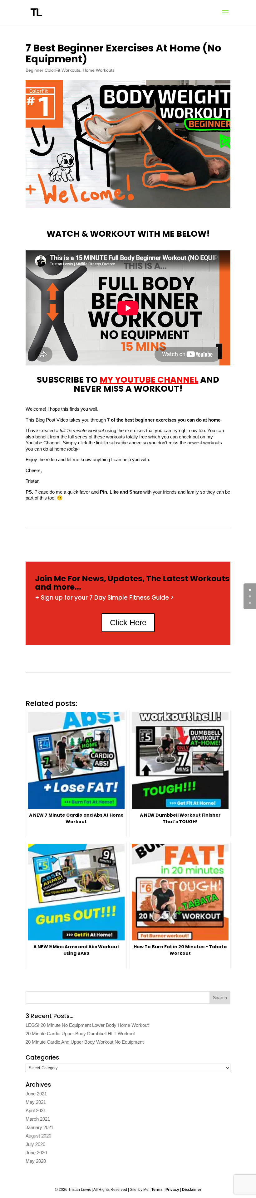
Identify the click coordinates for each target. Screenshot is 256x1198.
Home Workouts (99, 70)
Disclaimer (191, 1189)
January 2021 (39, 1127)
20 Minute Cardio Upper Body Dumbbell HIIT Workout (80, 1033)
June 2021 (36, 1093)
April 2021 (36, 1110)
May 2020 (36, 1161)
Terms (157, 1189)
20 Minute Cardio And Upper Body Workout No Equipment (85, 1042)
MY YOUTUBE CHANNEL (149, 379)
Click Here (128, 622)
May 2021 (36, 1102)
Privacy (172, 1189)
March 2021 (38, 1119)
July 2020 (35, 1144)
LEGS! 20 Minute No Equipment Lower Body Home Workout (87, 1025)
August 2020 (38, 1135)
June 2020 (36, 1152)
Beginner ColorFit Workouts (53, 70)
